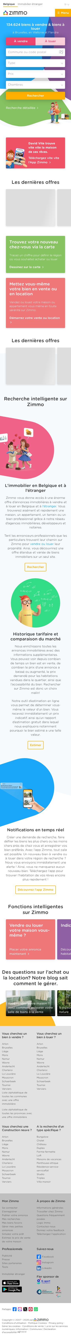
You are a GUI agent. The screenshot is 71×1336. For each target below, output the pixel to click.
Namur (6, 1058)
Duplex (41, 1147)
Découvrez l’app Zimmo (35, 889)
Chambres (15, 85)
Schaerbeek (9, 1081)
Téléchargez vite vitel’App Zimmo (43, 160)
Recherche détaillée (20, 108)
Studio (40, 1174)
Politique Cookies (37, 1323)
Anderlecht (8, 1066)
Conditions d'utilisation (14, 1323)
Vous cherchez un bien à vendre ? (14, 1035)
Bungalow (42, 1136)
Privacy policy (56, 1323)
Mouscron (7, 1077)
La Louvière (9, 1073)
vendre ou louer (42, 544)
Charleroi (7, 1070)
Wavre (5, 1062)
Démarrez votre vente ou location (34, 318)
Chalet (40, 1140)
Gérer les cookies (11, 1326)
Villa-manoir (44, 1181)
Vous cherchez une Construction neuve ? (17, 1128)
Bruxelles (7, 1047)
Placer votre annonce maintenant (25, 951)
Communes (36, 1329)
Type (11, 63)
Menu (65, 13)
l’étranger (49, 506)
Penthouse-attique (47, 1162)
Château (41, 1144)
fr (65, 4)
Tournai (6, 1085)
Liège (5, 1051)
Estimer (35, 745)
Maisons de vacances (49, 1159)
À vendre (21, 41)
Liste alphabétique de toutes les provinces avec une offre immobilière (17, 1113)
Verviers (6, 1088)
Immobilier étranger (30, 4)
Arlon (5, 1043)
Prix (11, 74)
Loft (39, 1155)
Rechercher (35, 95)
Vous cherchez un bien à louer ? (49, 1035)
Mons (5, 1055)
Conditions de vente (33, 1326)
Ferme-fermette (46, 1151)
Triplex (41, 1177)
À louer (50, 41)
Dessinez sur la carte (25, 267)
